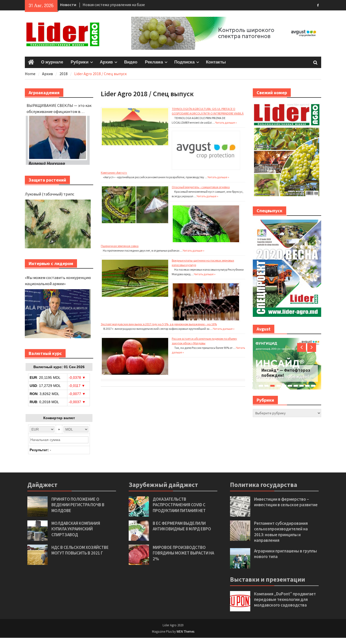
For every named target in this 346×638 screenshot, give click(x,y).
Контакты (216, 62)
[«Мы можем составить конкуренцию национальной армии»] (58, 313)
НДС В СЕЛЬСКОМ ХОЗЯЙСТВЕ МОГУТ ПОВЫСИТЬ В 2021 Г (80, 550)
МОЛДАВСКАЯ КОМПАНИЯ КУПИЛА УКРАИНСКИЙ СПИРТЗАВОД (75, 528)
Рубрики (79, 62)
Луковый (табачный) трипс (49, 194)
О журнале (52, 62)
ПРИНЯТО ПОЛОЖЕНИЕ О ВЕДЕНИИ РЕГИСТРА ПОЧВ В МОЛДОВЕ (77, 504)
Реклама (154, 62)
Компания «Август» (114, 172)
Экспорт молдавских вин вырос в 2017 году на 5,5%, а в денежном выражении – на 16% (159, 324)
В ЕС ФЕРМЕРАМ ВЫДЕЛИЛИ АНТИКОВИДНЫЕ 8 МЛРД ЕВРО (182, 526)
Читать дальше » (226, 122)
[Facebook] (318, 5)
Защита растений (47, 180)
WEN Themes (185, 631)
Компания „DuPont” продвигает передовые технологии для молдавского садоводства (285, 599)
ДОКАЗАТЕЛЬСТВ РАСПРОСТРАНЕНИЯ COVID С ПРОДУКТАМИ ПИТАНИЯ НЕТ (179, 504)
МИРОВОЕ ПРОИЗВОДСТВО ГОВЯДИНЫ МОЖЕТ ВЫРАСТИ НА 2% (183, 553)
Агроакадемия (44, 92)
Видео (130, 62)
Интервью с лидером (51, 263)
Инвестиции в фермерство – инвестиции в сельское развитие (286, 502)
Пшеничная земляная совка (120, 246)
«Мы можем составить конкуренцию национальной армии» (58, 280)
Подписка (184, 62)
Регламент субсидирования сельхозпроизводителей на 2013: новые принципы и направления (281, 531)
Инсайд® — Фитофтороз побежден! (285, 372)
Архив (106, 62)
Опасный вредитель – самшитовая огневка (201, 187)
